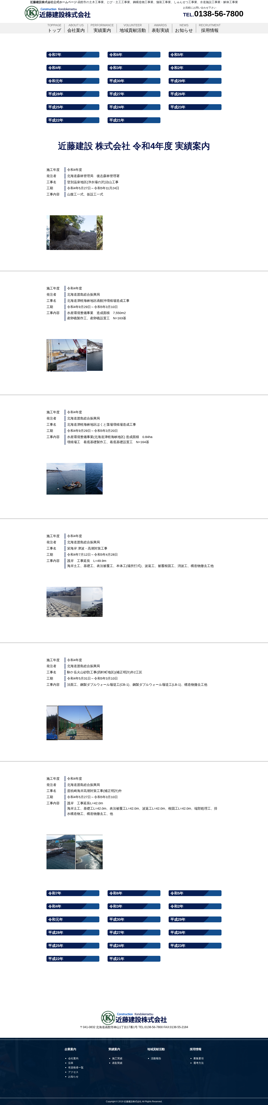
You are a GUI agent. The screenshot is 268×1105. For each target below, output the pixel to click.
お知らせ (184, 28)
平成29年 (177, 81)
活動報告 (156, 1058)
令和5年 (176, 55)
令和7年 (54, 55)
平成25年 (55, 107)
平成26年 (177, 94)
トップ (54, 28)
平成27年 (116, 94)
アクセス (73, 1072)
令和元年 (55, 81)
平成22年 (55, 120)
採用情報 (210, 28)
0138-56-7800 (218, 13)
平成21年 (116, 120)
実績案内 (102, 28)
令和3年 (115, 68)
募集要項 (198, 1058)
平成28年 (55, 94)
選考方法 (198, 1063)
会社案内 (76, 28)
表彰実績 (160, 28)
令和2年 (176, 68)
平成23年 (177, 107)
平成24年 (116, 107)
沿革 (70, 1063)
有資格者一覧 (75, 1067)
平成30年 (116, 81)
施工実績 (117, 1058)
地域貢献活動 (133, 28)
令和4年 (54, 68)
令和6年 (115, 55)
